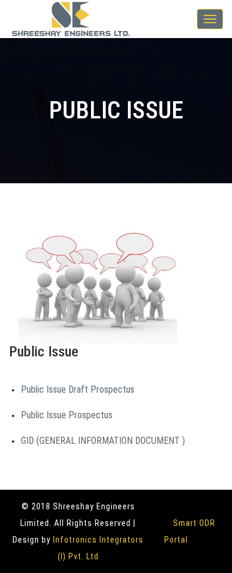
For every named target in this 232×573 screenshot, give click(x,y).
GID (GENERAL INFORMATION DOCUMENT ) (103, 440)
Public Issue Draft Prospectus (77, 389)
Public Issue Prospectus (66, 415)
